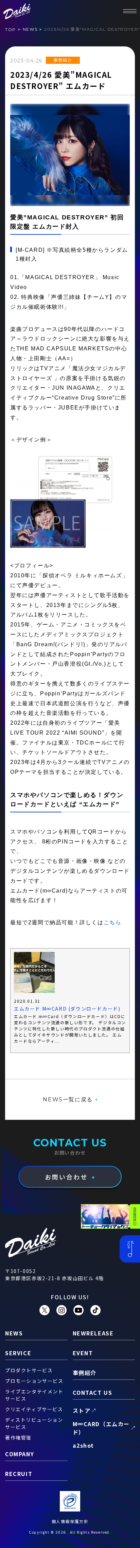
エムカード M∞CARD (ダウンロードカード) (67, 1008)
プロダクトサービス (29, 1370)
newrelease (93, 1333)
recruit (18, 1474)
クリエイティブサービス (34, 1409)
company (19, 1454)
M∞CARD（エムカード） (101, 1428)
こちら (113, 922)
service (18, 1353)
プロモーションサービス (34, 1380)
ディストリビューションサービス (34, 1423)
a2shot (83, 1445)
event (83, 1353)
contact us (92, 1392)
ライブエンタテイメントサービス (34, 1395)
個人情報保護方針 (70, 1521)
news (30, 29)
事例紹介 (63, 60)
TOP (10, 29)
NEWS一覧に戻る (67, 1099)
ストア (82, 1410)
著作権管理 (18, 1437)
